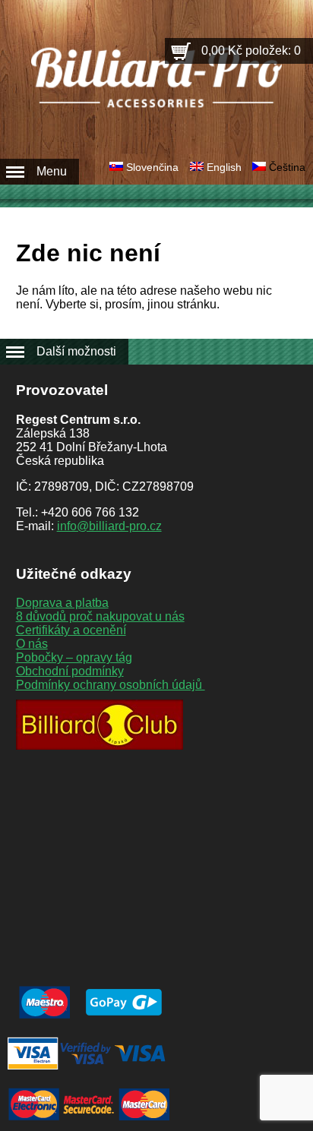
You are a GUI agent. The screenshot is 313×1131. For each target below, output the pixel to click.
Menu (51, 171)
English (224, 167)
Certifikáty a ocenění (71, 630)
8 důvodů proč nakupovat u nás (100, 616)
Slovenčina (152, 167)
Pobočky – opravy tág (74, 657)
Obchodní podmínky (70, 671)
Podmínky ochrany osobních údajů (110, 684)
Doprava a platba (62, 602)
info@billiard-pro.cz (109, 526)
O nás (32, 643)
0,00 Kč (251, 50)
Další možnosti (76, 351)
